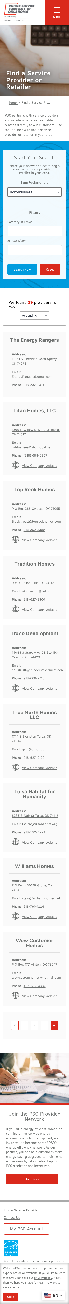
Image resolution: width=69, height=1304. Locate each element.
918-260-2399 (34, 530)
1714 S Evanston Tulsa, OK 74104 (31, 738)
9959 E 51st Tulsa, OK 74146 (33, 583)
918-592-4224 (34, 832)
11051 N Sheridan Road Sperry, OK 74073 (35, 361)
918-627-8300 (34, 599)
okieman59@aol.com (37, 591)
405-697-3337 (35, 986)
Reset (50, 269)
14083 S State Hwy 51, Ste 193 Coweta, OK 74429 (35, 655)
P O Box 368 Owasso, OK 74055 (36, 508)
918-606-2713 (34, 678)
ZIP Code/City (16, 241)
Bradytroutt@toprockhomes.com (36, 521)
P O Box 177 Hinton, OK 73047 (34, 964)
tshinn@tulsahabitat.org (40, 824)
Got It (10, 1297)
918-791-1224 (34, 906)
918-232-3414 (34, 385)
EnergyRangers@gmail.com (32, 376)
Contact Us (12, 1217)
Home (13, 102)
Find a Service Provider (21, 1210)
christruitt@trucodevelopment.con (37, 670)
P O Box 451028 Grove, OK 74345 (32, 887)
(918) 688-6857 (35, 455)
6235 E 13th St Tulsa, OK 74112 (35, 816)
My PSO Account (26, 1229)
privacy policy (43, 1278)
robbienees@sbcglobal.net (32, 447)
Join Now (32, 1179)
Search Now (22, 269)
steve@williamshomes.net (41, 898)
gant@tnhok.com (34, 749)
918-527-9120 (34, 757)
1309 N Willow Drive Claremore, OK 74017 (36, 432)
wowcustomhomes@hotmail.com (36, 977)
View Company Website (40, 466)
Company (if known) (20, 222)
